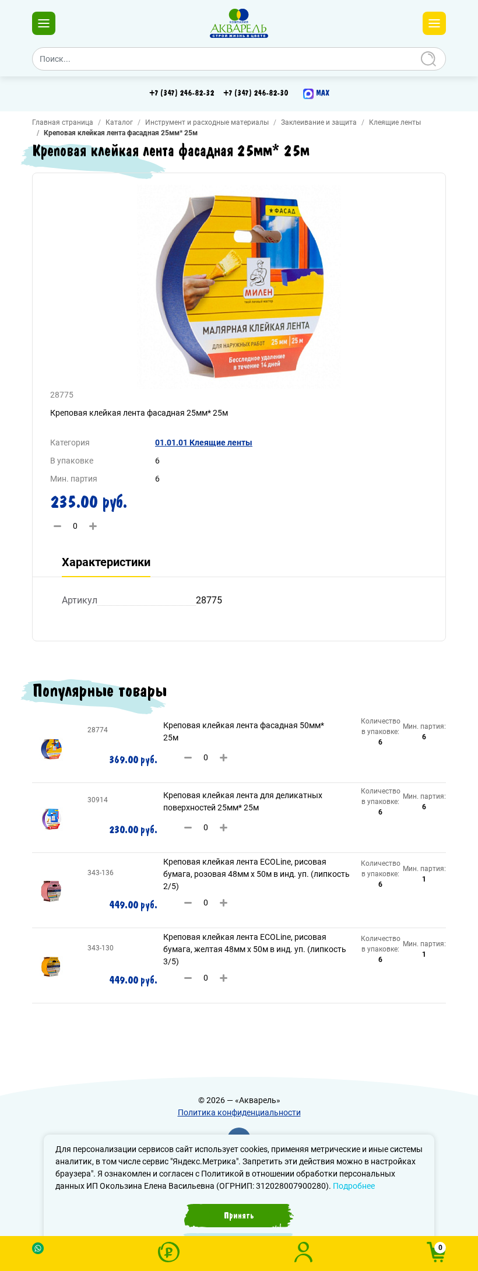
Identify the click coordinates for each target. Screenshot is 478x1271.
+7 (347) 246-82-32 (181, 93)
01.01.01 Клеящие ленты (203, 442)
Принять (239, 1215)
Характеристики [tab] (106, 562)
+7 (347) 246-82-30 (255, 93)
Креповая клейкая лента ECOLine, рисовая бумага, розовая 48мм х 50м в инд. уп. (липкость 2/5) (256, 874)
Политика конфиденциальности (239, 1112)
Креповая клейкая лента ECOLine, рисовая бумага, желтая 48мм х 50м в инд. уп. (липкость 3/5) (254, 949)
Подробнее (354, 1186)
